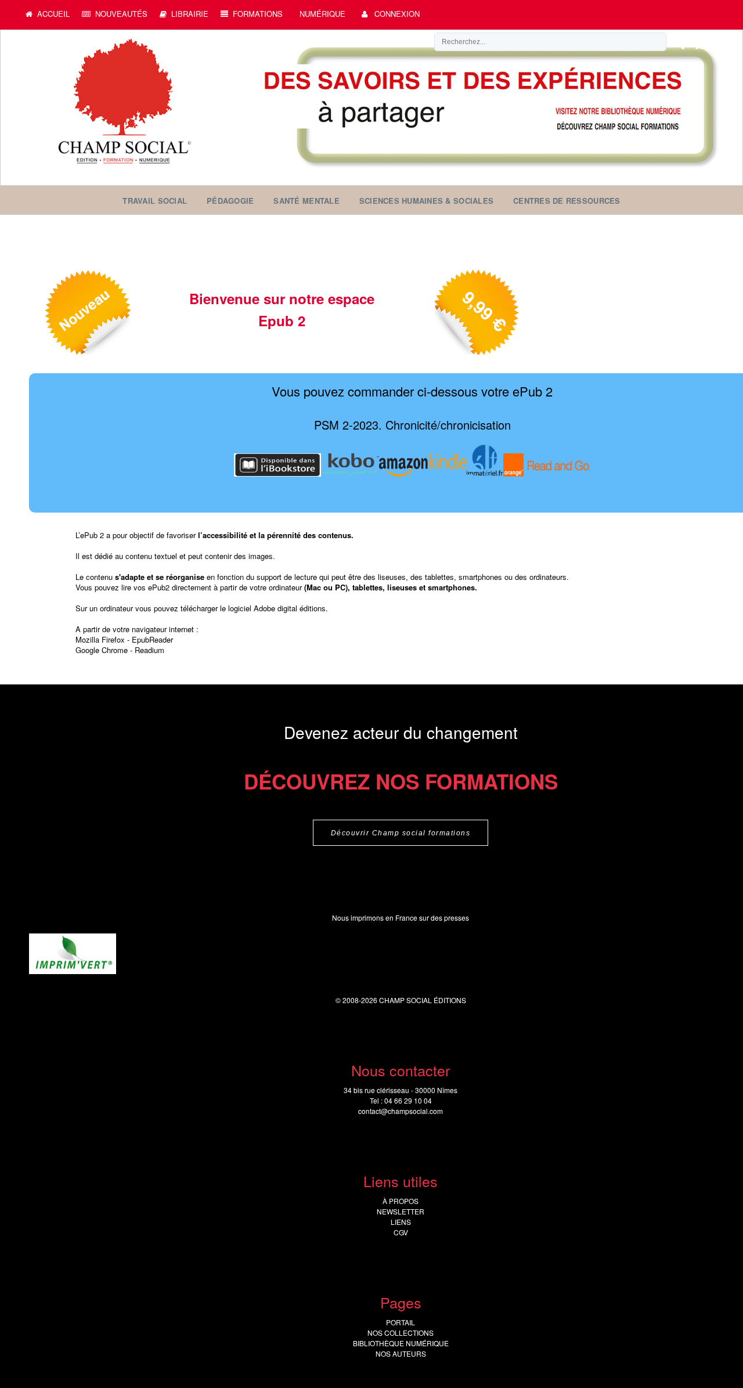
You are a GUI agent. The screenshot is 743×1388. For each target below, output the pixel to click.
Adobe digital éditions (290, 608)
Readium (149, 649)
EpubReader (152, 639)
